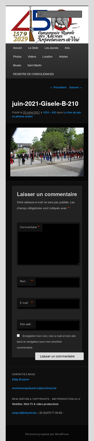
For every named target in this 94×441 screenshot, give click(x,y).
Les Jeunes (51, 48)
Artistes (63, 56)
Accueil (17, 48)
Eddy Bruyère (20, 379)
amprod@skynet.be (24, 413)
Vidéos (32, 56)
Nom (26, 281)
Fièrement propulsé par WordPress (47, 434)
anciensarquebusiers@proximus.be (34, 388)
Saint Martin (35, 65)
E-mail (26, 302)
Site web (25, 324)
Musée (17, 65)
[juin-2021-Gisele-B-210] (47, 152)
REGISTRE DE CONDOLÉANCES (33, 74)
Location (47, 56)
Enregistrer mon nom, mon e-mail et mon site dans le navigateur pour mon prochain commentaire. (46, 341)
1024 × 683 (49, 112)
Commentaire (30, 227)
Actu (67, 48)
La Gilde (33, 48)
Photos (17, 56)
